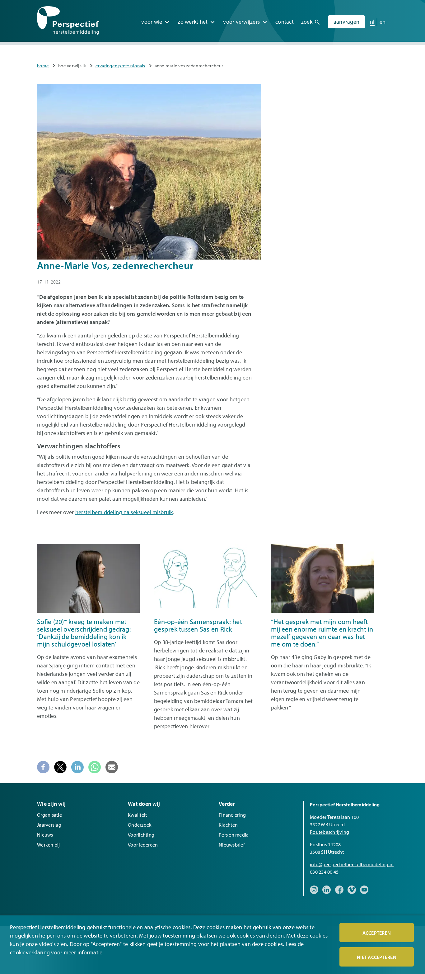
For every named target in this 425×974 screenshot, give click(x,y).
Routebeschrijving (329, 832)
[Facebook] (43, 766)
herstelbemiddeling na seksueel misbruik (124, 512)
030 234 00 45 (324, 872)
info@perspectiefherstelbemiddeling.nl (352, 864)
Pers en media (234, 835)
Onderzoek (140, 825)
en (383, 21)
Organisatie (49, 815)
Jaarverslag (49, 825)
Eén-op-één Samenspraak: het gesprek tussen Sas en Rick (198, 625)
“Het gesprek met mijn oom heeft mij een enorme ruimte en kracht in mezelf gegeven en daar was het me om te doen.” (322, 633)
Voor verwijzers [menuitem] (241, 21)
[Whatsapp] (94, 766)
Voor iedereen (143, 845)
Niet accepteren (376, 957)
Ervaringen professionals (120, 66)
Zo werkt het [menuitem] (193, 21)
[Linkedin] (77, 766)
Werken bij (48, 845)
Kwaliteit (137, 815)
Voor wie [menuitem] (151, 21)
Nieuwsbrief (232, 845)
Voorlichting (141, 835)
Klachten (228, 825)
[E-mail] (111, 766)
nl (372, 21)
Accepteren (376, 933)
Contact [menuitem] (284, 21)
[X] (60, 766)
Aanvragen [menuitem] (346, 21)
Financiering (232, 815)
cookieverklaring (30, 952)
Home (43, 66)
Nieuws (45, 835)
